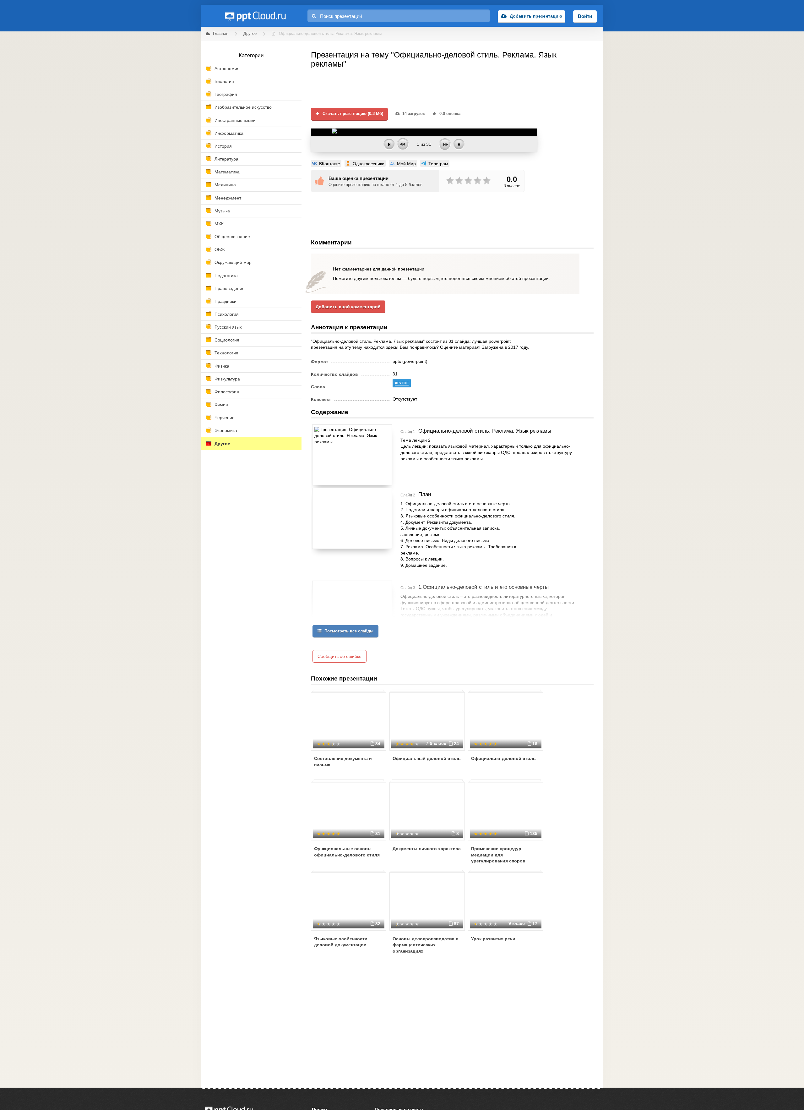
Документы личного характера (427, 848)
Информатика (229, 133)
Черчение (225, 417)
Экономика (226, 430)
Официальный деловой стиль (427, 758)
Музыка (222, 210)
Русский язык (228, 327)
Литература (226, 158)
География (226, 94)
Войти (585, 16)
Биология (224, 81)
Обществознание (232, 236)
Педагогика (226, 275)
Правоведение (230, 288)
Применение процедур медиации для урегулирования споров (498, 854)
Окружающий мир (233, 262)
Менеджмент (228, 197)
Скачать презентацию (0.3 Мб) (352, 114)
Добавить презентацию (536, 16)
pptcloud (255, 16)
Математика (227, 171)
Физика (222, 366)
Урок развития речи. (494, 938)
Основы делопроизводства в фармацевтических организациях (426, 945)
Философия (227, 391)
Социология (227, 339)
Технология (226, 352)
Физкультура (227, 378)
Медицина (225, 184)
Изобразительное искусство (243, 107)
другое (402, 383)
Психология (227, 314)
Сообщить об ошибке (339, 656)
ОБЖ (220, 249)
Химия (221, 404)
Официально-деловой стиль (503, 758)
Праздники (225, 301)
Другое (222, 443)
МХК (219, 223)
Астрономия (227, 68)
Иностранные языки (235, 120)
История (223, 146)
